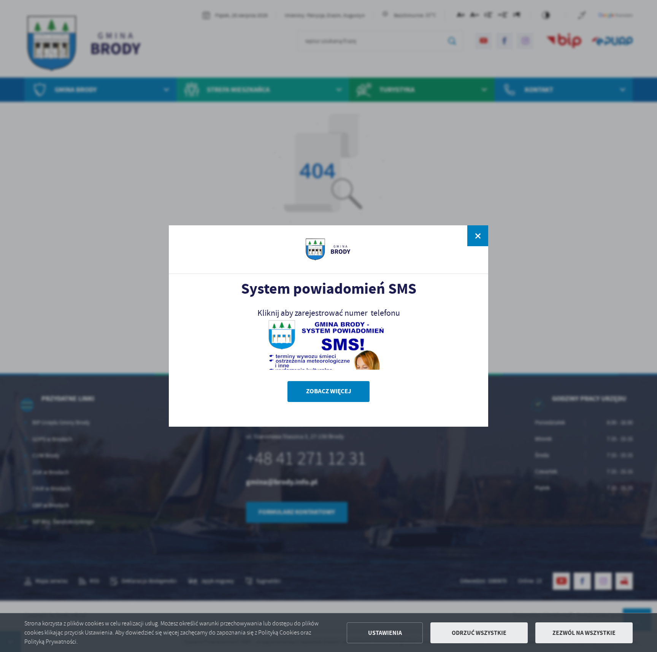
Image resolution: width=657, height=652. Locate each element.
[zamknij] (477, 235)
